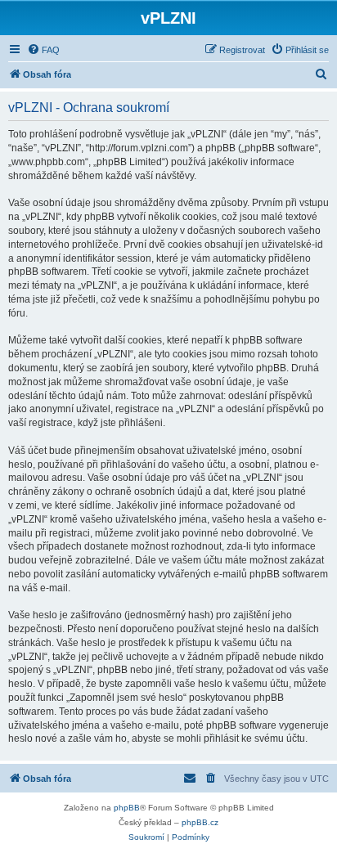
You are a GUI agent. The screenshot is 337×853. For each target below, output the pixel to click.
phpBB (127, 807)
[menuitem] (43, 50)
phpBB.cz (200, 822)
